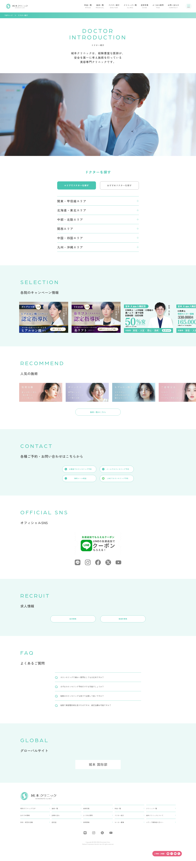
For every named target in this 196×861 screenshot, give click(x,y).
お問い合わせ (173, 6)
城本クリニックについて (154, 815)
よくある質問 (158, 6)
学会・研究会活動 (26, 822)
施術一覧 (100, 6)
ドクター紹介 (114, 6)
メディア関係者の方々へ (154, 822)
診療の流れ (56, 815)
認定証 (54, 822)
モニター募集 (119, 822)
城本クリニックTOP (28, 808)
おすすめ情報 (25, 815)
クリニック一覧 (130, 6)
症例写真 (144, 6)
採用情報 (86, 822)
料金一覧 (88, 6)
